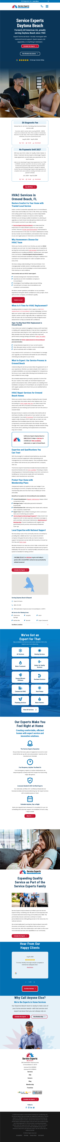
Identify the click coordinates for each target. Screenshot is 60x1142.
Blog (30, 1081)
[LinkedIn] (31, 1107)
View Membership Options (29, 53)
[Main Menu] (47, 6)
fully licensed (32, 250)
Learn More (35, 1)
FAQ (30, 1075)
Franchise (30, 1088)
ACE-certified (32, 470)
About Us (29, 816)
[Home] (20, 6)
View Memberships (38, 1016)
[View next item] (34, 982)
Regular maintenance (33, 499)
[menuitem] (19, 1135)
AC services (29, 417)
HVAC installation (36, 441)
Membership (30, 1084)
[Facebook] (26, 1107)
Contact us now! (18, 300)
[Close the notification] (48, 1)
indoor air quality (40, 336)
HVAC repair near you (26, 403)
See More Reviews (29, 988)
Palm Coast (22, 542)
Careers (30, 1078)
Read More (30, 967)
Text (23, 143)
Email (29, 143)
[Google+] (34, 1107)
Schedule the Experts (29, 46)
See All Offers (29, 187)
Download (38, 143)
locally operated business (30, 229)
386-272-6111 (17, 605)
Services (30, 1072)
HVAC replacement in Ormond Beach (33, 340)
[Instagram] (29, 1107)
